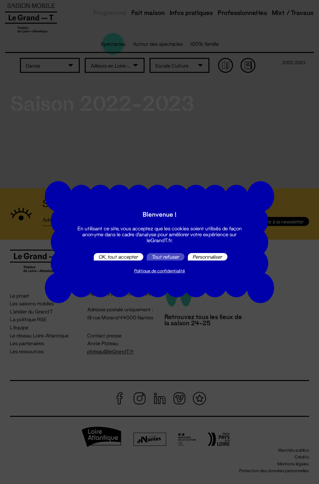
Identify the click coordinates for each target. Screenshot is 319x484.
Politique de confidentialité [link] (159, 270)
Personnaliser (207, 257)
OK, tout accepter (118, 257)
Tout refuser (165, 257)
